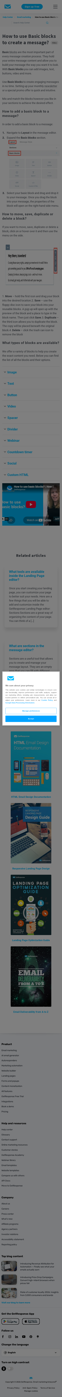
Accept (31, 718)
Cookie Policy (47, 700)
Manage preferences (31, 711)
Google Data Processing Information (19, 703)
